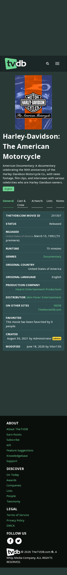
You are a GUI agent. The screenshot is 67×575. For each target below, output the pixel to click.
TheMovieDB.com (49, 309)
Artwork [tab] (37, 201)
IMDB (57, 305)
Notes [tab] (60, 201)
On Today (13, 474)
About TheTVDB (17, 429)
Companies (14, 485)
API (9, 445)
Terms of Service (18, 515)
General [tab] (8, 201)
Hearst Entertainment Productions (38, 289)
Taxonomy (13, 501)
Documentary (52, 256)
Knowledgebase (17, 456)
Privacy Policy (15, 520)
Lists (9, 491)
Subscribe (13, 439)
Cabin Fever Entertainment (43, 297)
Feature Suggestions (20, 450)
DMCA (11, 525)
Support (12, 461)
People (11, 496)
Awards (11, 480)
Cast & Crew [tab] (21, 203)
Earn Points (14, 434)
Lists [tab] (49, 201)
